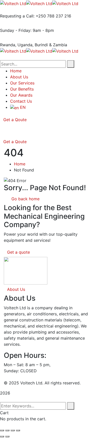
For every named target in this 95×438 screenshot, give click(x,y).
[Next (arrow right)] (7, 436)
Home (19, 163)
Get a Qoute (15, 119)
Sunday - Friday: (15, 30)
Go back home (25, 198)
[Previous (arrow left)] (2, 436)
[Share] (13, 430)
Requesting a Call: (17, 15)
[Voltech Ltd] (13, 3)
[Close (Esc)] (18, 430)
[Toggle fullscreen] (7, 430)
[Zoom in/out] (2, 430)
